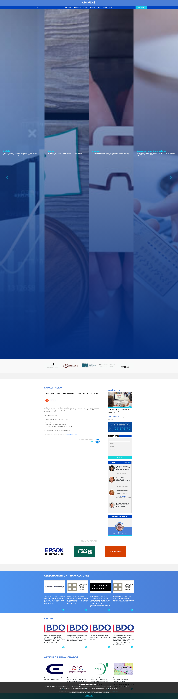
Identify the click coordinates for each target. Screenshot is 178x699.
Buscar (119, 458)
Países (98, 7)
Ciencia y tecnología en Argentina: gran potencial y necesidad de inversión (123, 468)
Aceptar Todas (89, 695)
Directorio (92, 7)
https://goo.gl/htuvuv (72, 434)
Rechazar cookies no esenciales (110, 691)
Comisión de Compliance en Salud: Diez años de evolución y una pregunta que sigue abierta (77, 679)
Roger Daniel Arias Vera (119, 533)
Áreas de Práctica (107, 7)
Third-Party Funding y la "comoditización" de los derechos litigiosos (122, 505)
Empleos (86, 7)
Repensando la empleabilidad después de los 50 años (53, 678)
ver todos (126, 462)
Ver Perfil (90, 441)
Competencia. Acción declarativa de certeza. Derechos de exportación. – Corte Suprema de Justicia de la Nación (77, 638)
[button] (31, 7)
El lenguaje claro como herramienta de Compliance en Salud (122, 492)
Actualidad (68, 7)
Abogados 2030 (77, 7)
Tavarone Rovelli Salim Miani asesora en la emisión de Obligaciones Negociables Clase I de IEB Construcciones (123, 599)
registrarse (141, 7)
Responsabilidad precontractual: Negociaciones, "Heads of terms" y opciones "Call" (123, 480)
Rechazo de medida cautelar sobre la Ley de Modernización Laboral (100, 637)
